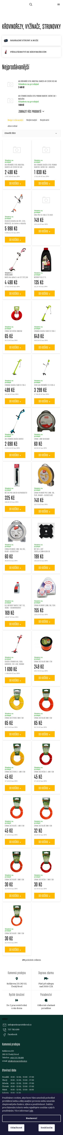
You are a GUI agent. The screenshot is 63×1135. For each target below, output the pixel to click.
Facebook (12, 1034)
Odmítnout (16, 1127)
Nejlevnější (31, 120)
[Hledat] (30, 4)
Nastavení (31, 1118)
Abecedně (12, 126)
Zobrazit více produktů (30, 111)
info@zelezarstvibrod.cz (20, 1025)
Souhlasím (47, 1127)
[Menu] (58, 4)
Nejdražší (44, 120)
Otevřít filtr (10, 133)
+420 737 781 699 (17, 1058)
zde (31, 1111)
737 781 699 (13, 1029)
